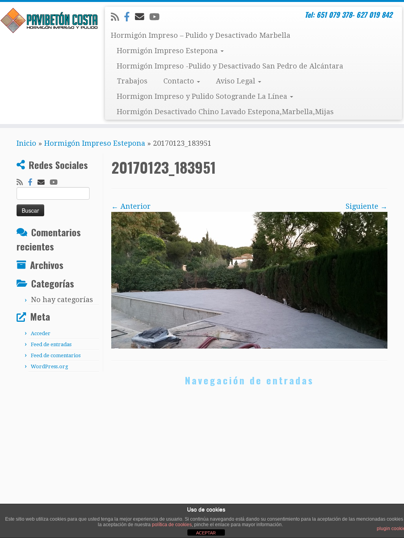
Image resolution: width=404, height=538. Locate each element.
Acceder (40, 333)
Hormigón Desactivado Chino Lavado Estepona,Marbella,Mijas (225, 112)
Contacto (179, 81)
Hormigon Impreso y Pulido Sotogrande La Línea (203, 96)
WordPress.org (49, 366)
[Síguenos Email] (142, 16)
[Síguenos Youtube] (157, 16)
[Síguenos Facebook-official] (129, 16)
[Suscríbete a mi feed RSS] (117, 16)
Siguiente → (366, 206)
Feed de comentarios (55, 355)
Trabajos (132, 81)
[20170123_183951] (249, 280)
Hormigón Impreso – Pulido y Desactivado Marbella (200, 35)
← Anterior (131, 206)
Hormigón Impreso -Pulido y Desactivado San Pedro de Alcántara (230, 66)
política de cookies (172, 524)
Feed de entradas (51, 344)
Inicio (26, 143)
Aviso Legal (236, 81)
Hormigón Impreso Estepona (168, 50)
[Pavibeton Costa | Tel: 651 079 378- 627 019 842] (47, 20)
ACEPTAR (206, 533)
